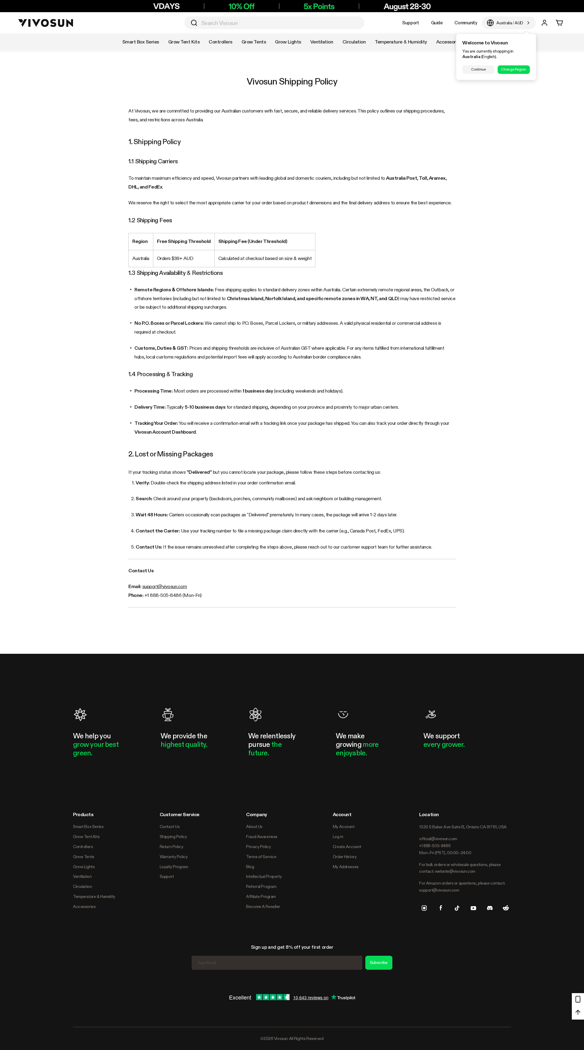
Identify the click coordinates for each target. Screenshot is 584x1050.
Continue (478, 69)
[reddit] (506, 908)
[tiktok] (457, 908)
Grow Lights (84, 866)
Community (465, 22)
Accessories (84, 906)
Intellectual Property (264, 876)
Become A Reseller (263, 906)
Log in (338, 836)
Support (410, 22)
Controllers (83, 846)
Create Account (347, 846)
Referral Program (261, 886)
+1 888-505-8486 (434, 845)
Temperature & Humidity (94, 896)
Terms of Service (261, 856)
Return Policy (171, 846)
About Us (254, 826)
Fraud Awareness (261, 836)
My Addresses (346, 866)
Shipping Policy (173, 836)
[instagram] (424, 908)
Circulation (82, 886)
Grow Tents (83, 856)
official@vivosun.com (438, 838)
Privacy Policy (258, 846)
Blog (250, 866)
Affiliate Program (261, 896)
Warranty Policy (174, 856)
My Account (344, 826)
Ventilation (82, 876)
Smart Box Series (88, 826)
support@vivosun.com (164, 586)
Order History (345, 856)
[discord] (490, 908)
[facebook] (441, 908)
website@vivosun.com (455, 871)
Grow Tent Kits (86, 836)
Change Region (513, 69)
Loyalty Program (174, 866)
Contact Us (170, 826)
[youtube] (473, 908)
